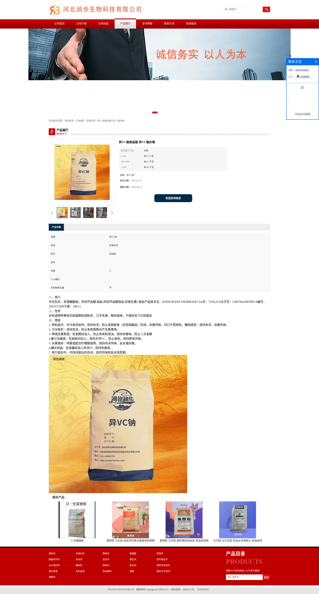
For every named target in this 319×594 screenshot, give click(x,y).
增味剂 (106, 565)
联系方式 (169, 23)
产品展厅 (125, 23)
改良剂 (106, 559)
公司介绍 (81, 23)
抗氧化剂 (91, 121)
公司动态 (103, 23)
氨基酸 (133, 553)
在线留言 (191, 23)
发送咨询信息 (173, 198)
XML (166, 589)
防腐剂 (160, 553)
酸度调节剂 (54, 559)
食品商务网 (203, 589)
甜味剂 (52, 553)
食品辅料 (107, 571)
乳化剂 (133, 565)
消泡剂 (79, 559)
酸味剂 (106, 553)
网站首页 (69, 121)
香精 (132, 571)
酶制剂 (79, 565)
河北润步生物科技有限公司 (120, 589)
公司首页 (59, 23)
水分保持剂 (54, 565)
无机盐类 (80, 571)
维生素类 (53, 571)
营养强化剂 (162, 559)
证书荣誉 (147, 23)
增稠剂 (52, 577)
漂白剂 (133, 559)
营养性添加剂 (163, 565)
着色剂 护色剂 (163, 571)
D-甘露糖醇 (77, 540)
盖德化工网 (188, 589)
